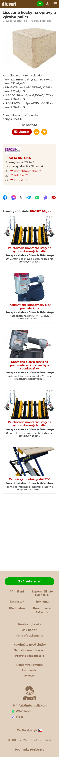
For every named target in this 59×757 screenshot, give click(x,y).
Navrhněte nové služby (29, 644)
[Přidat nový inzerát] (40, 3)
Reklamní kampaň (29, 664)
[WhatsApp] (37, 197)
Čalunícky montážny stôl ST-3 (29, 479)
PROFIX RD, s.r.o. (18, 157)
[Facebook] (5, 197)
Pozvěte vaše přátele (29, 655)
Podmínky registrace (29, 749)
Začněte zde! (29, 581)
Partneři (29, 676)
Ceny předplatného (29, 635)
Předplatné (17, 608)
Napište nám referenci (29, 650)
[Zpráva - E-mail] (54, 197)
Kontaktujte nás (29, 624)
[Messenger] (13, 197)
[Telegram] (28, 197)
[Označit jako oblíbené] (44, 132)
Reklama (42, 601)
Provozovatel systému (42, 610)
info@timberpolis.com (31, 705)
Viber (19, 716)
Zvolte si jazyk (27, 730)
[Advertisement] (29, 533)
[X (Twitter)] (21, 197)
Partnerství (29, 670)
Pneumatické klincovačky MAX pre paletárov (29, 306)
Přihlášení (17, 591)
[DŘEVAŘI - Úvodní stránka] (9, 4)
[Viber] (45, 197)
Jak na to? (17, 601)
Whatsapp (23, 711)
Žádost (24, 132)
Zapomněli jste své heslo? (42, 593)
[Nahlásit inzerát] (37, 132)
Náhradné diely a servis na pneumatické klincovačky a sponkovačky (29, 365)
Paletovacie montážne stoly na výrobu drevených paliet (29, 250)
